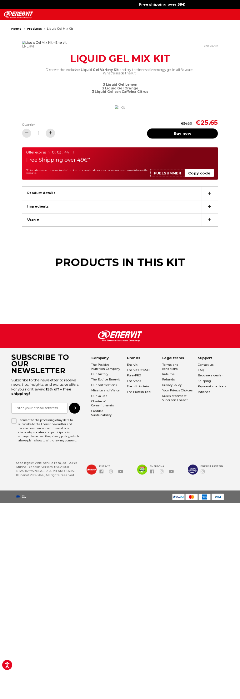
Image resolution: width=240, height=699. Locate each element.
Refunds (168, 379)
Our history (99, 374)
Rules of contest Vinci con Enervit (175, 398)
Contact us (206, 364)
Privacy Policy (172, 385)
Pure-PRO (134, 375)
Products (34, 28)
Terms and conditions (170, 366)
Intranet (204, 392)
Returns (168, 374)
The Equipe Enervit (105, 379)
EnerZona (134, 381)
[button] (23, 497)
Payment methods (212, 386)
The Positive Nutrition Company (105, 366)
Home (16, 28)
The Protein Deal (139, 392)
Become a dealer (210, 375)
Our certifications (104, 385)
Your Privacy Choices (177, 390)
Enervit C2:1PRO (138, 370)
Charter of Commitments (102, 403)
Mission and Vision (105, 390)
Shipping (204, 381)
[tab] (120, 193)
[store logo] (18, 14)
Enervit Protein (138, 386)
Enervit (132, 364)
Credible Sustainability (101, 413)
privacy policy (59, 436)
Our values (99, 396)
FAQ (201, 370)
